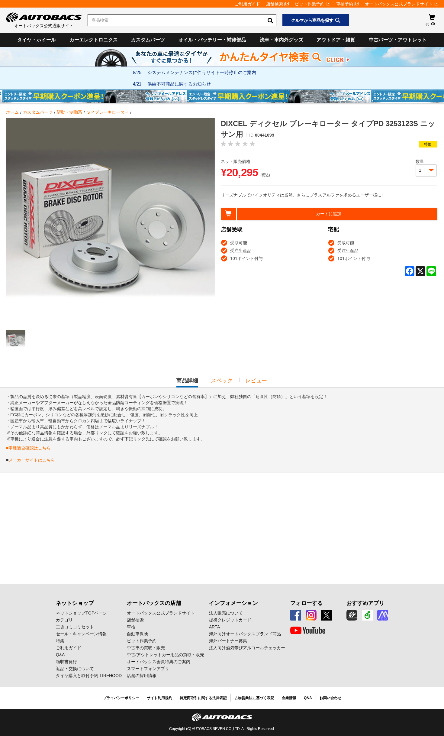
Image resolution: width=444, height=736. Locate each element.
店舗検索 (274, 4)
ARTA (214, 626)
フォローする (306, 603)
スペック (222, 381)
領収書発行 (66, 661)
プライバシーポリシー (121, 698)
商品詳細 (187, 382)
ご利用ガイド (247, 4)
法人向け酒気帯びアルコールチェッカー (247, 647)
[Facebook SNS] (295, 615)
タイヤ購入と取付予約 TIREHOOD (89, 675)
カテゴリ (64, 620)
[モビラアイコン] (382, 615)
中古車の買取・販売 (146, 647)
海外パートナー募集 (228, 640)
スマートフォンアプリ (148, 668)
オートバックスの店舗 (154, 603)
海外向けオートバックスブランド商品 (245, 633)
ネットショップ (75, 603)
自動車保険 (137, 633)
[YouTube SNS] (307, 630)
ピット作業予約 (309, 4)
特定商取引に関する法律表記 (203, 698)
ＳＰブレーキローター (107, 112)
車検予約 (344, 4)
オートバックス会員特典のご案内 (158, 661)
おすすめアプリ (365, 603)
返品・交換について (75, 668)
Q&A (60, 654)
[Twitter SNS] (326, 615)
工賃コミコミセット (75, 626)
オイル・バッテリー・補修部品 (212, 39)
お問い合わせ (330, 698)
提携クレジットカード (230, 620)
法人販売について (226, 613)
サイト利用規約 (159, 698)
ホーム (12, 112)
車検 (131, 626)
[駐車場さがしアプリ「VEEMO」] (367, 615)
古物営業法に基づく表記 (254, 698)
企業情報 (289, 698)
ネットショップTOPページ (81, 613)
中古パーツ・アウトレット (398, 39)
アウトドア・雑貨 (336, 39)
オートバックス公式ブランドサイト (399, 4)
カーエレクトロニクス (93, 39)
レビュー (256, 381)
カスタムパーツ (148, 39)
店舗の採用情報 (141, 675)
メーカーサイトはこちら (31, 460)
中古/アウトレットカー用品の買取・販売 (165, 654)
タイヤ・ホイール (36, 39)
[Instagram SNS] (311, 615)
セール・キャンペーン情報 (81, 633)
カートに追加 (328, 213)
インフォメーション (233, 603)
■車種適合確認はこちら (28, 448)
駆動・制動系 (69, 112)
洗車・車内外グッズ (281, 39)
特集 (60, 640)
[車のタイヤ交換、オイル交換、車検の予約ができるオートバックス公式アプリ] (351, 615)
